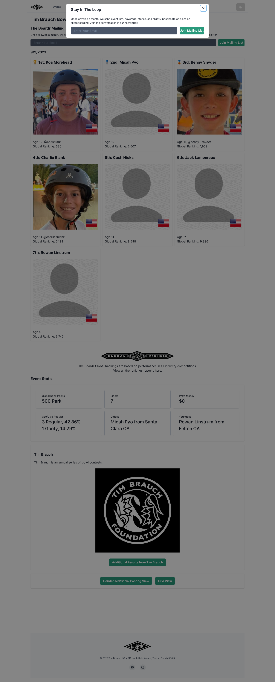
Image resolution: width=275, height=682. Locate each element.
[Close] (203, 8)
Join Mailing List (192, 30)
